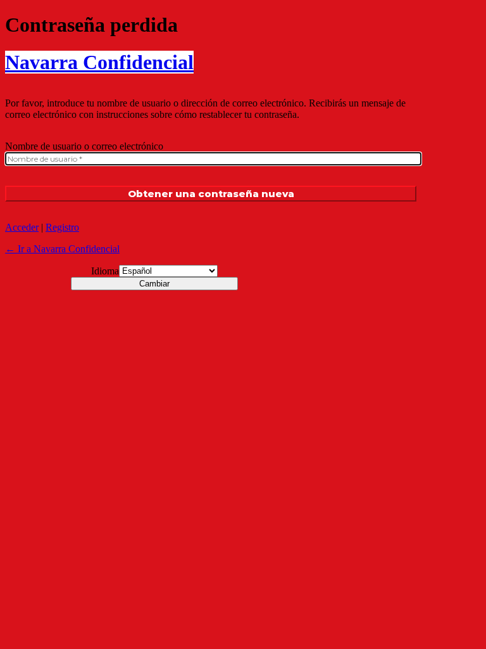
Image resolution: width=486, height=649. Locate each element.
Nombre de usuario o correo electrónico (84, 146)
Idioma (105, 271)
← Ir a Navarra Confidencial (62, 248)
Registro (62, 227)
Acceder (22, 227)
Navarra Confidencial (99, 62)
